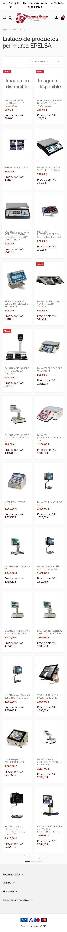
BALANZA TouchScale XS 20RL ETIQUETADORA (17, 632)
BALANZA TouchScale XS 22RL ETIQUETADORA (49, 567)
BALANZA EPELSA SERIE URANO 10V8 (49, 369)
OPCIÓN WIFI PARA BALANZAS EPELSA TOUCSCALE (14, 103)
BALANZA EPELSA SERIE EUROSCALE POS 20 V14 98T (17, 438)
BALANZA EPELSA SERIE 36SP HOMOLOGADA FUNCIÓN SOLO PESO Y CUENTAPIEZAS (17, 236)
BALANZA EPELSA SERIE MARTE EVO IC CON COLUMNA (17, 371)
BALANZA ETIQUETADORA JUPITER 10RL (49, 438)
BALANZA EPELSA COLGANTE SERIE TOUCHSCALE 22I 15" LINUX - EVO (15, 830)
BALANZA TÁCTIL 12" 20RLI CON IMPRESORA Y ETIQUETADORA (49, 762)
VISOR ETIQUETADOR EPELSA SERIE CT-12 (47, 696)
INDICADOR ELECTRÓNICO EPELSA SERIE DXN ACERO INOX (49, 234)
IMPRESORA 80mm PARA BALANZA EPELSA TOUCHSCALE (49, 103)
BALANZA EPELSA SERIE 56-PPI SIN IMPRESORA (49, 168)
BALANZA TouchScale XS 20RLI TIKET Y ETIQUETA (49, 632)
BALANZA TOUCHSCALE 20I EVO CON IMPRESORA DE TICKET (49, 829)
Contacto (58, 3)
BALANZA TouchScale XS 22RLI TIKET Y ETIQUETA (17, 696)
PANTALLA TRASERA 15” (16, 167)
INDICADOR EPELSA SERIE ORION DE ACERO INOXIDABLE (16, 304)
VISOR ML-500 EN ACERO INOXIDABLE (14, 760)
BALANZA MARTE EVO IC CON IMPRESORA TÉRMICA (49, 304)
